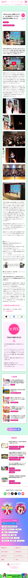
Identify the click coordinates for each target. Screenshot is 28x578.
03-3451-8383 (9, 311)
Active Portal (18, 555)
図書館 (2, 559)
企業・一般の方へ (4, 551)
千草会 (16, 559)
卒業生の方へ (18, 547)
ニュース (5, 22)
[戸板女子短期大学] (4, 1)
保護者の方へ (4, 547)
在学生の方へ (4, 555)
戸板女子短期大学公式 (14, 337)
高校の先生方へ (18, 551)
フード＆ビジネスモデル (8, 25)
